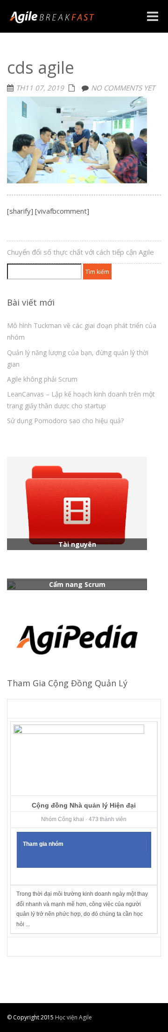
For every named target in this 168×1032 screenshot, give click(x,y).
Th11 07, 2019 (40, 87)
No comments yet (123, 87)
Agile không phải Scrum (42, 379)
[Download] (77, 502)
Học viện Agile (73, 1017)
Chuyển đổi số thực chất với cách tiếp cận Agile (80, 252)
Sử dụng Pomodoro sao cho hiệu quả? (65, 420)
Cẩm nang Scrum (77, 584)
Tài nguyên (77, 544)
